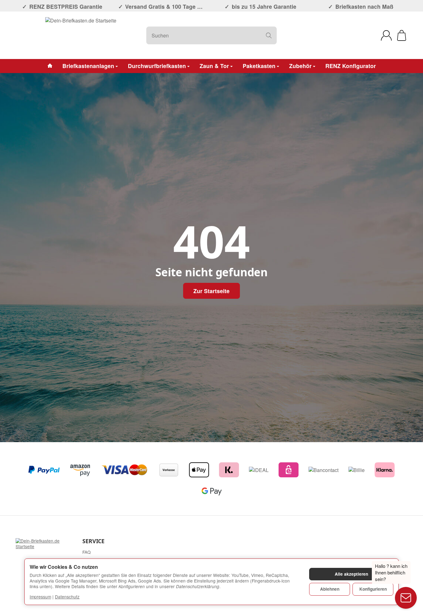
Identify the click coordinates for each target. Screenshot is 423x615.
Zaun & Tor (214, 66)
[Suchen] (269, 35)
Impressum (40, 596)
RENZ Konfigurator (350, 66)
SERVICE (93, 541)
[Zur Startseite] (81, 35)
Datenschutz (67, 596)
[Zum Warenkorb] (401, 35)
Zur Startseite (211, 291)
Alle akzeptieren (351, 574)
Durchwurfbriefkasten (157, 66)
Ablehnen (329, 589)
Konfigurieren (373, 589)
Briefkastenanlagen (88, 66)
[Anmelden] (386, 35)
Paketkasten (259, 66)
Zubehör (300, 66)
